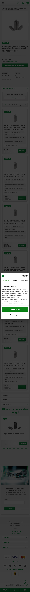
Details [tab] (15, 280)
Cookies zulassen (15, 309)
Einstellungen (14, 315)
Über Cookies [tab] (24, 280)
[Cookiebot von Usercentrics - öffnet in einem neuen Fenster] (21, 276)
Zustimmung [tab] (5, 280)
